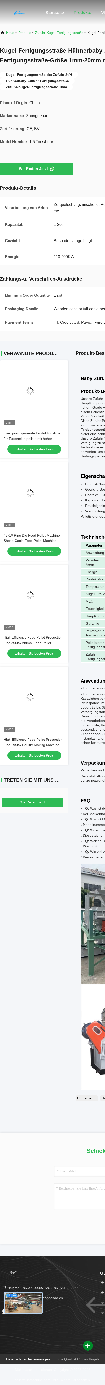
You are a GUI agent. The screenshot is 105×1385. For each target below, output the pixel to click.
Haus (10, 33)
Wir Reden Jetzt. (34, 169)
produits (24, 33)
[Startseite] (19, 12)
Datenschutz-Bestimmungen (28, 1359)
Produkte (82, 12)
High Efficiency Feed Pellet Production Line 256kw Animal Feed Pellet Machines (33, 642)
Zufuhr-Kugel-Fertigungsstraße (59, 33)
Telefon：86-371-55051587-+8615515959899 (43, 1288)
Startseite (54, 12)
